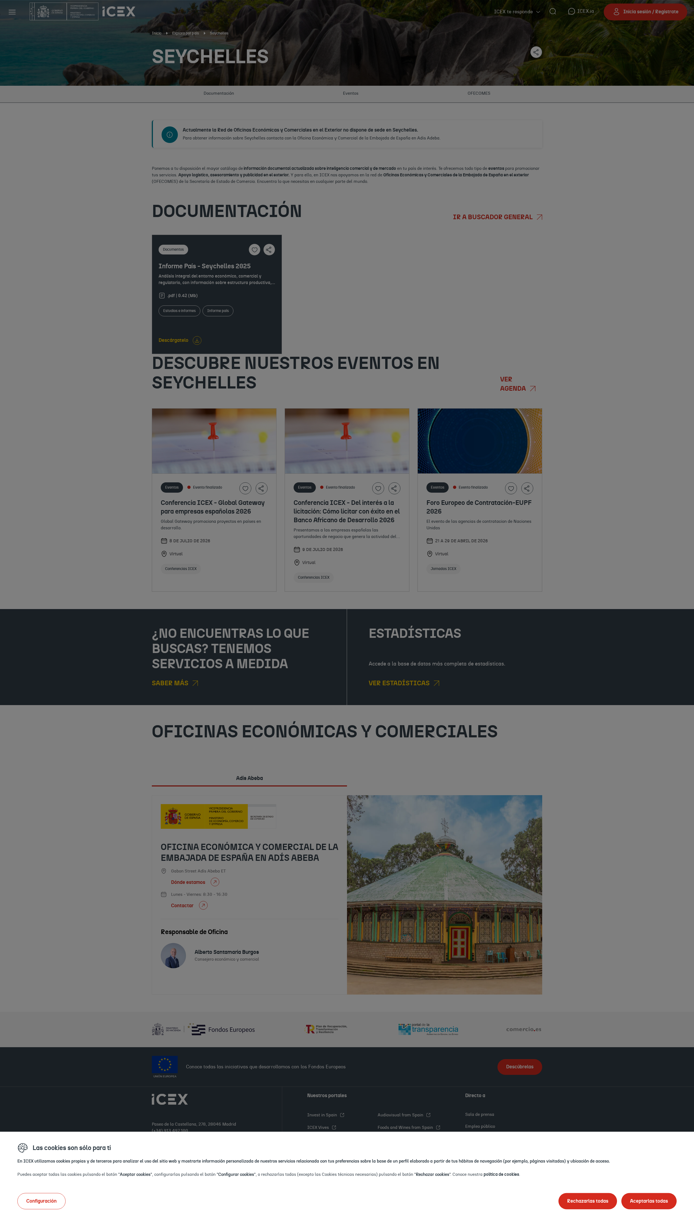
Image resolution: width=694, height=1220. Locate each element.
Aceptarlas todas (649, 1201)
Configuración (41, 1201)
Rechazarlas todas (587, 1201)
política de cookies (501, 1174)
